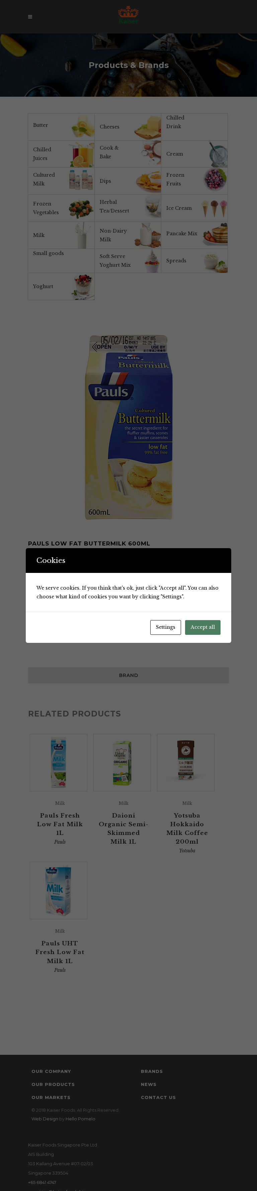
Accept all (203, 627)
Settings (165, 627)
